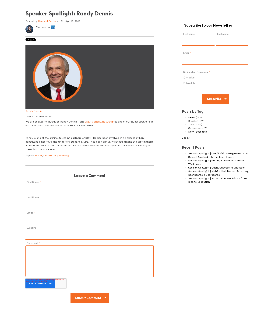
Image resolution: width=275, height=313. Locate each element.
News (195, 117)
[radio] (215, 77)
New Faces (197, 131)
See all (186, 137)
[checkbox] (215, 80)
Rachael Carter (47, 21)
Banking (64, 155)
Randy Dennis (33, 111)
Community (50, 155)
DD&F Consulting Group (99, 121)
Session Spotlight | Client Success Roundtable (216, 167)
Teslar (38, 155)
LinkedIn (53, 27)
